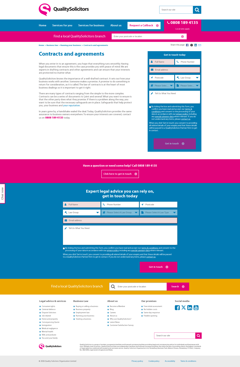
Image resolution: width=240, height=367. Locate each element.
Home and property (50, 319)
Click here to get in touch (117, 174)
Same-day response (152, 313)
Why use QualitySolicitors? (120, 319)
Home (42, 25)
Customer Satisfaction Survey (122, 325)
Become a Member (117, 306)
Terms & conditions (188, 361)
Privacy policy (137, 361)
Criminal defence (48, 309)
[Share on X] (191, 45)
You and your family (50, 338)
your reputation (71, 105)
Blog (112, 309)
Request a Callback (142, 25)
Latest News (115, 322)
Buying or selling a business (87, 306)
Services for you (62, 25)
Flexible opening (150, 316)
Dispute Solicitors (49, 313)
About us (116, 25)
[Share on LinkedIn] (195, 45)
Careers (113, 313)
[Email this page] (199, 45)
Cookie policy (153, 361)
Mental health (47, 332)
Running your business (85, 316)
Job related (46, 316)
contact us (185, 119)
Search (175, 286)
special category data (164, 117)
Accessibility (170, 361)
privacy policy (182, 114)
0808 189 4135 (147, 165)
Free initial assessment (153, 306)
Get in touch (172, 143)
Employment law (82, 313)
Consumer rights (48, 306)
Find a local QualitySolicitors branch (79, 36)
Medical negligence (50, 329)
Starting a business (83, 319)
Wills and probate (49, 335)
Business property (83, 309)
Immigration (47, 325)
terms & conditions (149, 248)
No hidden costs (150, 309)
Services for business (91, 25)
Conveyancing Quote (50, 322)
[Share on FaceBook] (187, 45)
